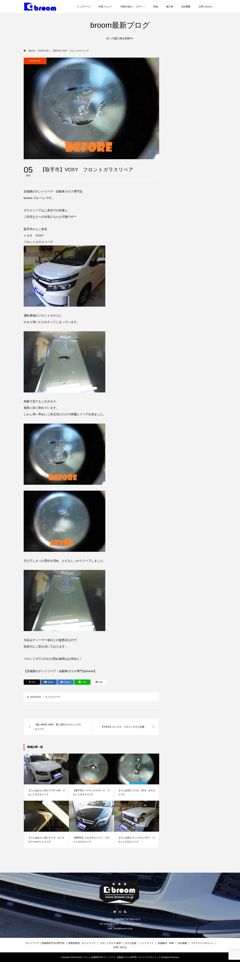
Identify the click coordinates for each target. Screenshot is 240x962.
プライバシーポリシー (202, 943)
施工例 (169, 6)
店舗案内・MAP (166, 943)
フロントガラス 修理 (110, 943)
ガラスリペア (54, 697)
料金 (155, 6)
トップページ (83, 6)
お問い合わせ (205, 6)
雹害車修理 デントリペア (82, 943)
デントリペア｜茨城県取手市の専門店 (44, 943)
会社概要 (185, 6)
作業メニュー (105, 6)
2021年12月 (35, 61)
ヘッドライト (147, 943)
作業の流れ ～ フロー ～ (132, 6)
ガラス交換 (130, 943)
